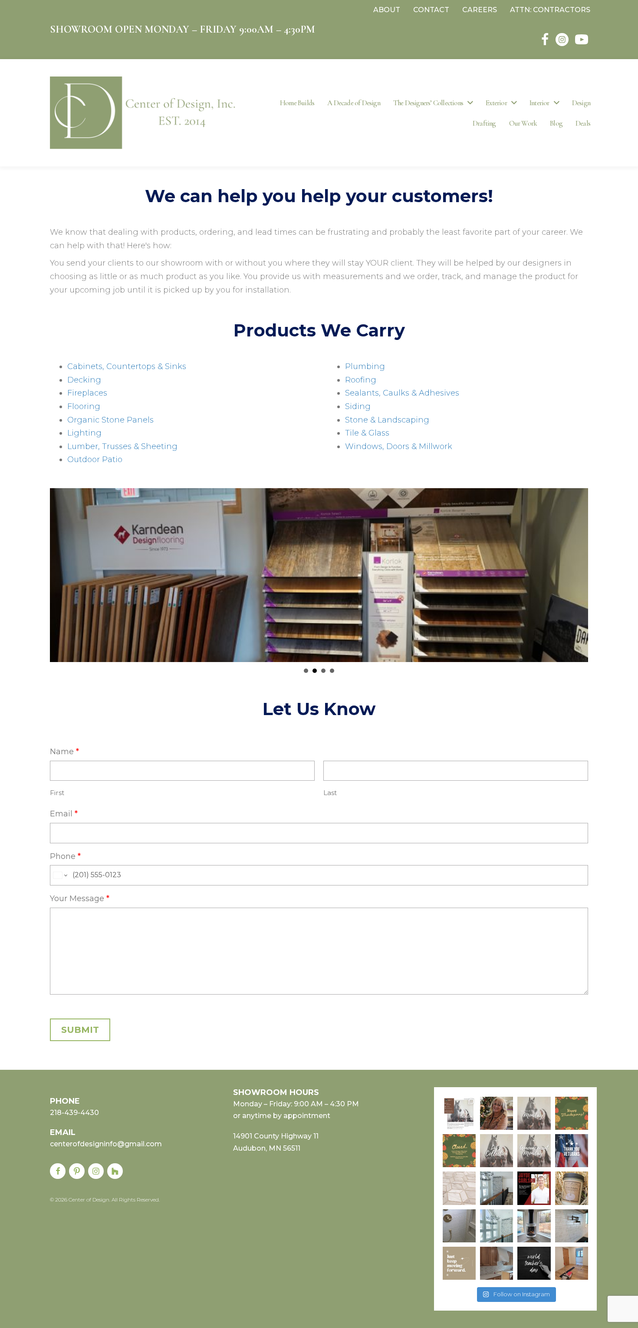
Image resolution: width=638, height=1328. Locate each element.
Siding (358, 406)
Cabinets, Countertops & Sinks (126, 366)
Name (64, 751)
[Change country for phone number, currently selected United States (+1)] (59, 875)
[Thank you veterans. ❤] (571, 1150)
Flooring (83, 406)
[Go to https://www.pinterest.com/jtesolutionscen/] (77, 1171)
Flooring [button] (314, 671)
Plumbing (365, 366)
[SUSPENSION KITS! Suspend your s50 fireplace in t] (533, 1225)
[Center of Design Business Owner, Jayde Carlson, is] (533, 1188)
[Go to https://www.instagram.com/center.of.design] (96, 1171)
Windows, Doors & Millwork (398, 446)
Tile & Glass (367, 433)
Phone (65, 856)
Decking (84, 380)
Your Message (79, 898)
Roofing (360, 380)
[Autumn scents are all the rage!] (571, 1188)
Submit (80, 1030)
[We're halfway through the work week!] (459, 1263)
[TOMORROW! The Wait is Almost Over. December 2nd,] (533, 1113)
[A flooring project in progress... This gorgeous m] (571, 1263)
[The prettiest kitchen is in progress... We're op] (496, 1263)
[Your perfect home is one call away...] (496, 1225)
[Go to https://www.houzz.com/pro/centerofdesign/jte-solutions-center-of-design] (115, 1171)
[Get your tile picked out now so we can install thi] (459, 1188)
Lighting (84, 433)
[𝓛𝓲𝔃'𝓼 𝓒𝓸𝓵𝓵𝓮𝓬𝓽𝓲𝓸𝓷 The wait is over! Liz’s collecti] (496, 1113)
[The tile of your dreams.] (571, 1225)
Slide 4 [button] (332, 671)
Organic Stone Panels (110, 420)
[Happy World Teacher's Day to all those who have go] (533, 1263)
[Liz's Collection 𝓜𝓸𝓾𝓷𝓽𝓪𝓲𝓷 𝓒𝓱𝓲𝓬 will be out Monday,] (496, 1150)
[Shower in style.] (459, 1225)
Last (330, 793)
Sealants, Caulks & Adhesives (402, 393)
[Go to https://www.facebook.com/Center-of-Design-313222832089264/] (58, 1171)
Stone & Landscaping (387, 420)
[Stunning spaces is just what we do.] (496, 1188)
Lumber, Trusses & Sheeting (122, 446)
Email (64, 814)
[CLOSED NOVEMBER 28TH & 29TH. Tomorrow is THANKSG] (459, 1150)
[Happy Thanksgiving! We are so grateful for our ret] (571, 1113)
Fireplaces (87, 393)
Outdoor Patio (94, 459)
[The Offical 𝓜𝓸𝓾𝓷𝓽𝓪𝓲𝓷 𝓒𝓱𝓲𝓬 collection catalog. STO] (459, 1113)
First (57, 793)
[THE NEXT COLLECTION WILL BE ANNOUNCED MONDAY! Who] (533, 1150)
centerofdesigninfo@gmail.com (106, 1144)
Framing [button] (306, 671)
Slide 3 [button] (323, 671)
